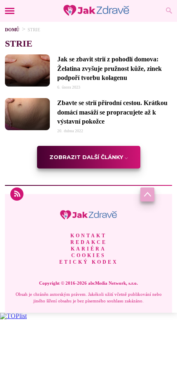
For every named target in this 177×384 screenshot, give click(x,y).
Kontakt (88, 236)
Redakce (88, 242)
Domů (12, 29)
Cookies (88, 255)
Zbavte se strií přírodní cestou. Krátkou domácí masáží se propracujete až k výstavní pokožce (112, 112)
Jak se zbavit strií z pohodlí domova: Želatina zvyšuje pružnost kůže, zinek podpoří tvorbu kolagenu (109, 68)
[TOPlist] (13, 315)
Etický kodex (88, 262)
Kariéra (88, 249)
